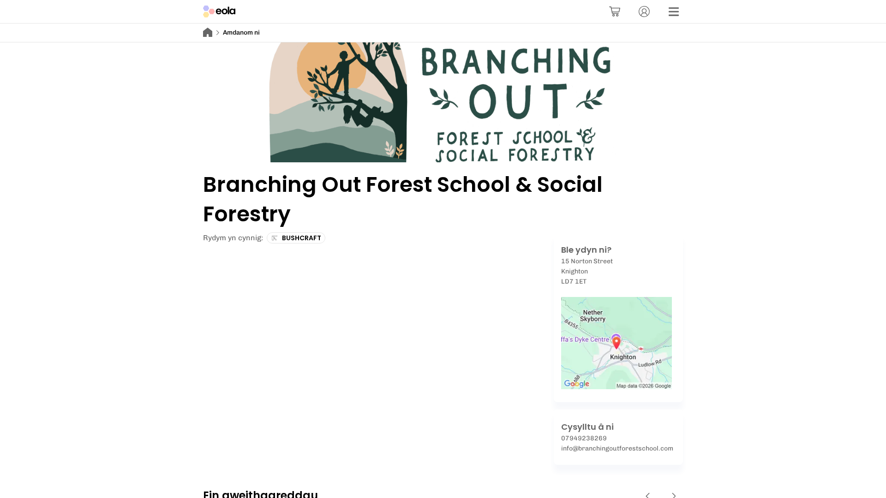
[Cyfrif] (644, 11)
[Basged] (614, 11)
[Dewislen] (673, 11)
